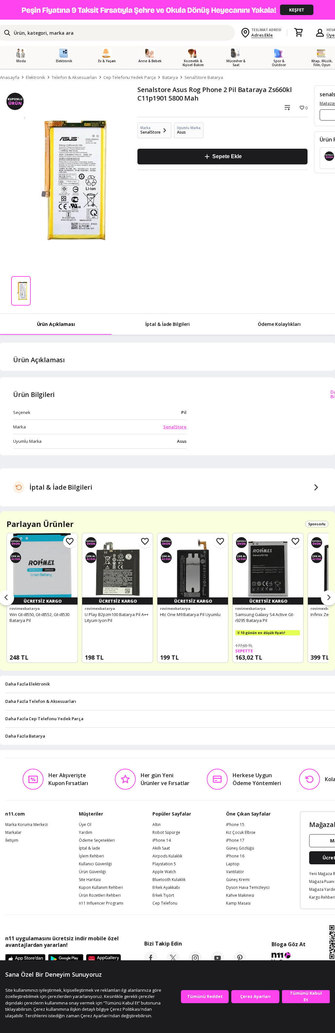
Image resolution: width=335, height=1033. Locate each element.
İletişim (11, 840)
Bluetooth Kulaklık (168, 879)
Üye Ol (85, 824)
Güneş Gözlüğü (240, 848)
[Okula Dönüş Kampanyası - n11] (167, 10)
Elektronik (35, 77)
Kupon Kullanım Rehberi (101, 887)
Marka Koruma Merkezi (26, 824)
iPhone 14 (161, 840)
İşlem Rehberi (91, 856)
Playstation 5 (164, 864)
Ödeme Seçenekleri (97, 840)
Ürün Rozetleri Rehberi (100, 895)
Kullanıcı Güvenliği (95, 864)
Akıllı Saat (161, 848)
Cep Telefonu (164, 903)
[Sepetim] (298, 33)
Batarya (170, 77)
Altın (156, 824)
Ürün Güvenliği (92, 871)
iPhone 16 (235, 856)
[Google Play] (65, 959)
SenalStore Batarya (204, 77)
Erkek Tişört (163, 895)
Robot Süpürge (166, 832)
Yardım (85, 832)
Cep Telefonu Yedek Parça (129, 77)
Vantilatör (235, 871)
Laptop (232, 864)
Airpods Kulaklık (167, 856)
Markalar (13, 832)
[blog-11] (288, 958)
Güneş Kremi (238, 879)
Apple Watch (164, 871)
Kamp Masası (238, 903)
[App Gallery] (103, 959)
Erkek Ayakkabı (166, 887)
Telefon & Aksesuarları (74, 77)
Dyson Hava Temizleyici (248, 887)
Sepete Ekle (226, 156)
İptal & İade (89, 848)
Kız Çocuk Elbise (241, 832)
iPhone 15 (235, 824)
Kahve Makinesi (240, 895)
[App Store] (25, 959)
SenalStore (174, 427)
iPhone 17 (235, 840)
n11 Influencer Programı (101, 903)
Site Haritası (90, 879)
